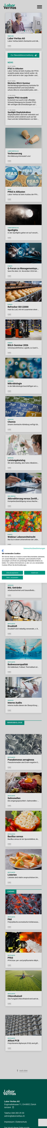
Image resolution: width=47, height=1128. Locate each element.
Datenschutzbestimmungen (34, 548)
